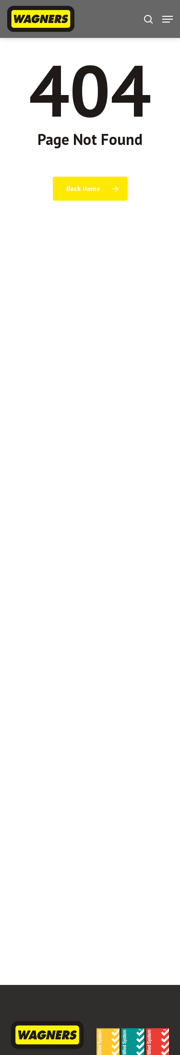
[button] (167, 19)
